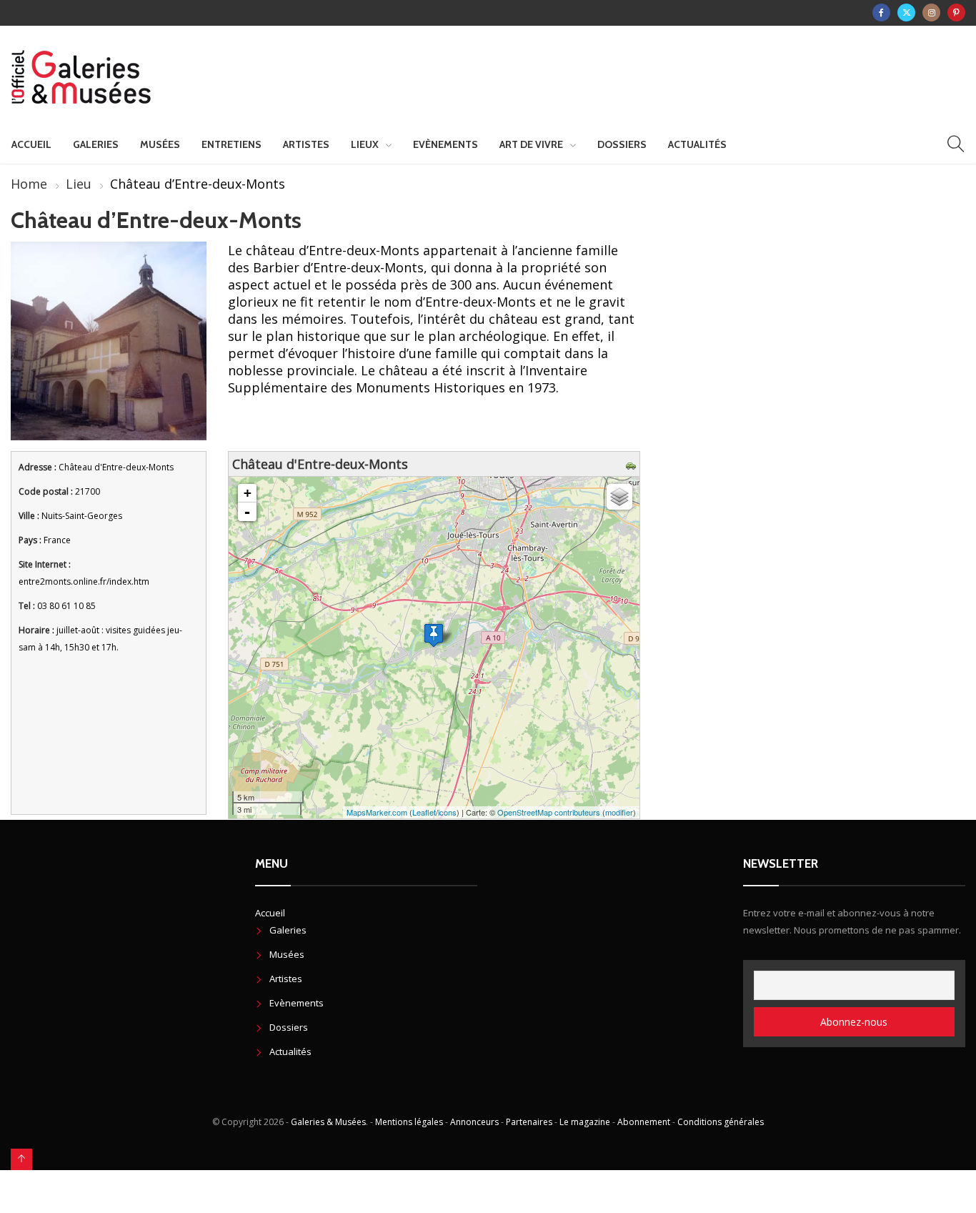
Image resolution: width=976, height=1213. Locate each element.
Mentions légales (409, 1122)
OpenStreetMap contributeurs (548, 812)
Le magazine (584, 1122)
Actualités (697, 144)
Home (29, 183)
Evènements (445, 144)
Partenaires (529, 1122)
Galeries (96, 144)
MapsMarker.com (377, 812)
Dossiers (622, 144)
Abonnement (643, 1122)
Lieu (78, 183)
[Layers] (619, 497)
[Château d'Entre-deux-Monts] (433, 635)
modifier (619, 812)
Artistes (306, 144)
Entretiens (231, 144)
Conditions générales (720, 1122)
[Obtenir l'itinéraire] (632, 463)
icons (447, 812)
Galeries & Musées (328, 1122)
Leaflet (424, 812)
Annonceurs (474, 1122)
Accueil (31, 144)
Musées (160, 144)
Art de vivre (531, 144)
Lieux (365, 144)
